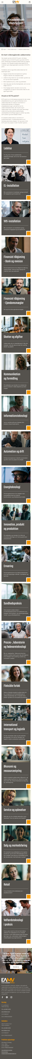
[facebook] (2, 997)
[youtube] (11, 997)
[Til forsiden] (16, 2)
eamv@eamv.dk (5, 1011)
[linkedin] (7, 997)
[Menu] (2, 2)
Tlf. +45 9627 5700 (6, 1009)
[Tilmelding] (30, 2)
